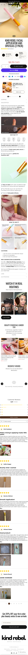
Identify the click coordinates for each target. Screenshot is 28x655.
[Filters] (1, 421)
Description (5, 102)
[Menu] (1, 4)
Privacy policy (13, 649)
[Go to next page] (21, 604)
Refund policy (7, 649)
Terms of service (20, 649)
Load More (6, 317)
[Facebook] (11, 653)
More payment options (14, 73)
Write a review (14, 417)
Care (2, 273)
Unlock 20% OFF (14, 627)
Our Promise (5, 277)
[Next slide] (25, 349)
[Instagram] (14, 653)
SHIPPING (4, 99)
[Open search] (4, 4)
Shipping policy (9, 650)
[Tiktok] (16, 653)
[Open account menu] (23, 4)
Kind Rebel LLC (15, 647)
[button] (4, 48)
